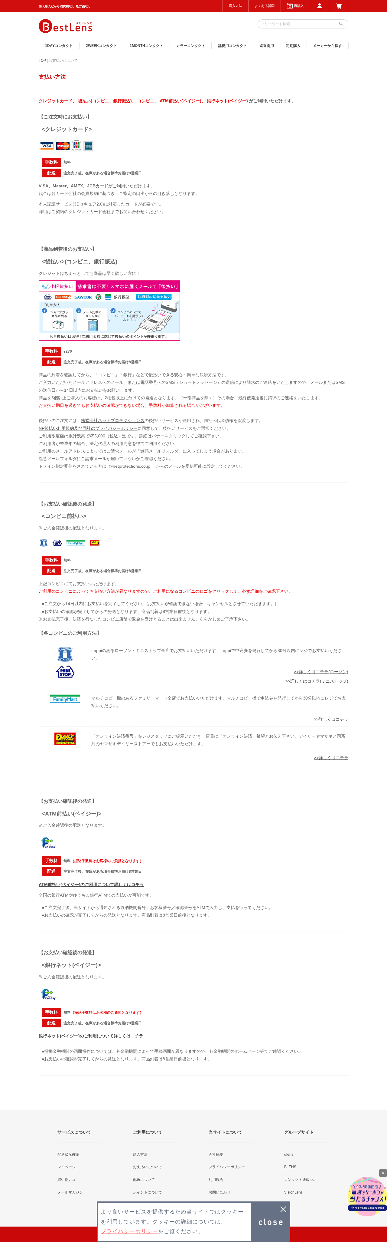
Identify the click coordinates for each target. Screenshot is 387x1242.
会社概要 (216, 1154)
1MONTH (146, 46)
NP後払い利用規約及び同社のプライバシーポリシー (88, 428)
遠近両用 (266, 46)
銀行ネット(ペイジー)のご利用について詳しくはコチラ (91, 1035)
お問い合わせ (219, 1192)
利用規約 (216, 1180)
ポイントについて (147, 1192)
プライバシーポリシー (227, 1167)
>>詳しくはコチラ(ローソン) (321, 671)
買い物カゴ (66, 1180)
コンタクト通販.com (300, 1180)
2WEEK (101, 46)
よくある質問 (265, 6)
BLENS (290, 1167)
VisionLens (293, 1192)
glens (288, 1154)
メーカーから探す (327, 46)
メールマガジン (70, 1192)
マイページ (66, 1167)
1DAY (59, 46)
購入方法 (235, 6)
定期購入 (293, 46)
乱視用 (232, 46)
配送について (144, 1180)
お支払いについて (147, 1167)
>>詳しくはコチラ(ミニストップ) (316, 681)
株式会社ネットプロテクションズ (113, 420)
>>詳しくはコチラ (331, 719)
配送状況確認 (68, 1154)
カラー (190, 46)
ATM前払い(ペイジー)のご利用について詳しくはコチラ (91, 884)
